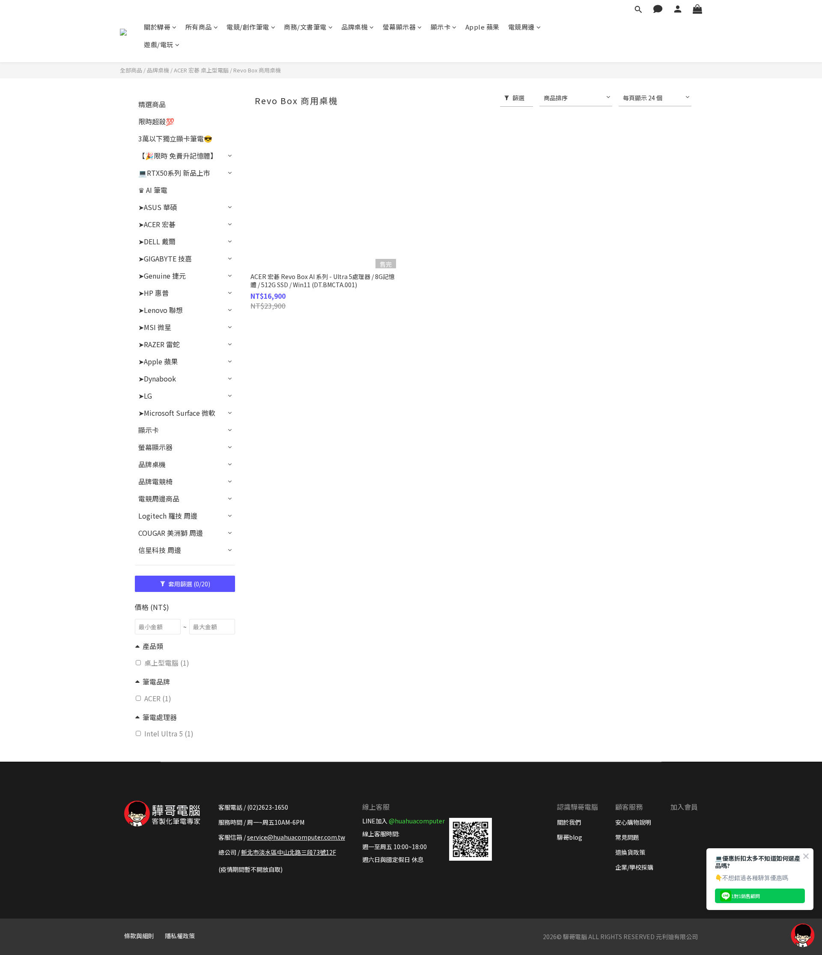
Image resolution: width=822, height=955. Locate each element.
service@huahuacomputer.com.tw (296, 837)
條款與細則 (139, 935)
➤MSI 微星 (154, 327)
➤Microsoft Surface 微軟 (176, 413)
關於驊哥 (157, 26)
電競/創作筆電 (247, 26)
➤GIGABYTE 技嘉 (165, 258)
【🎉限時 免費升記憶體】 (177, 155)
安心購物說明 (633, 822)
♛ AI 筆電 (152, 190)
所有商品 (198, 26)
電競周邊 (521, 26)
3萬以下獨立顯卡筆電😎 (175, 138)
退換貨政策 (630, 852)
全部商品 (131, 70)
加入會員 (684, 807)
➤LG (145, 395)
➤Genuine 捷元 (162, 275)
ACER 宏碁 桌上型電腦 (201, 70)
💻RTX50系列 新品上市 (174, 173)
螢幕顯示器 (399, 26)
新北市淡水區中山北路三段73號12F (288, 852)
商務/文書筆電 (305, 26)
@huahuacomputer (417, 821)
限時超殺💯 (156, 121)
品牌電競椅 (155, 481)
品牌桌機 (354, 26)
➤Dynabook (157, 378)
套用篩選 (188, 584)
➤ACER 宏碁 (157, 224)
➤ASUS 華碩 (157, 207)
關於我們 (569, 822)
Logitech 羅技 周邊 (167, 516)
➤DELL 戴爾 (157, 241)
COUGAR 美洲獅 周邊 (170, 533)
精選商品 (152, 104)
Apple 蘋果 (482, 26)
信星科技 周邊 (159, 550)
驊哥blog (569, 837)
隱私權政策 (180, 935)
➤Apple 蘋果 (158, 361)
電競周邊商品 (158, 498)
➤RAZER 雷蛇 (159, 344)
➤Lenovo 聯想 (160, 310)
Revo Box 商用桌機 (257, 70)
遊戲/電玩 (158, 44)
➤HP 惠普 (153, 293)
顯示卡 (441, 26)
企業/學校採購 (634, 867)
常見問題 (627, 837)
